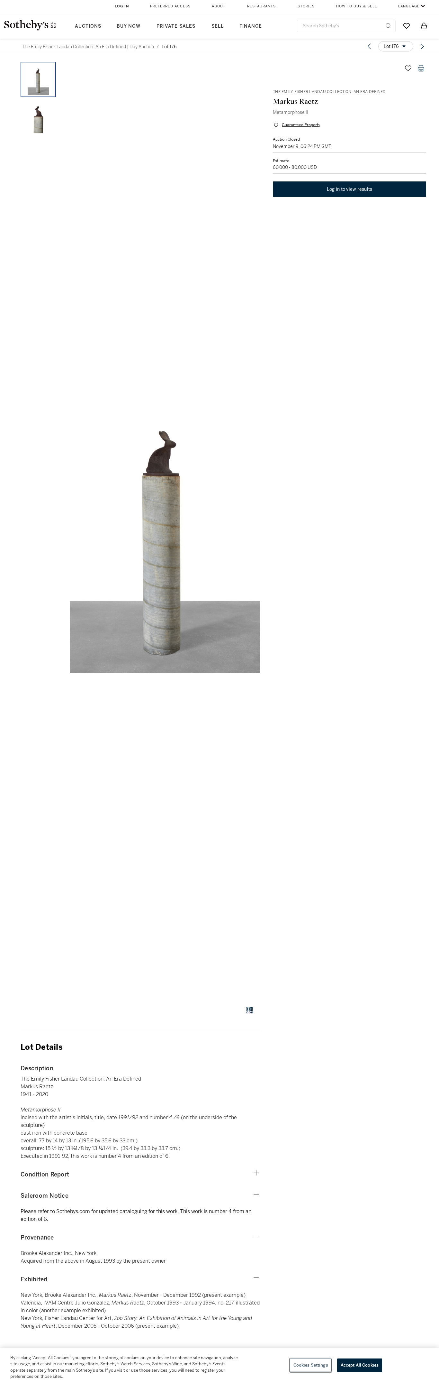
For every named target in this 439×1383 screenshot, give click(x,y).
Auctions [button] (88, 26)
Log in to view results (349, 189)
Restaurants (261, 6)
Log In (122, 6)
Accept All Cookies (360, 1365)
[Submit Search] (388, 25)
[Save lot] (408, 68)
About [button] (219, 6)
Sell (217, 26)
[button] (165, 530)
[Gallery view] (250, 1010)
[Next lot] (422, 46)
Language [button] (409, 6)
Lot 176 (169, 47)
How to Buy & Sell (356, 6)
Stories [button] (306, 6)
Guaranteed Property (301, 124)
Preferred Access (170, 6)
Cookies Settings (310, 1365)
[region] (219, 1365)
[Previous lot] (369, 46)
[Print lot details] (421, 68)
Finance (250, 26)
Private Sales (176, 26)
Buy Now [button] (128, 26)
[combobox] (346, 26)
